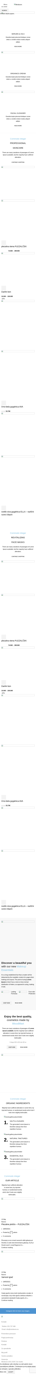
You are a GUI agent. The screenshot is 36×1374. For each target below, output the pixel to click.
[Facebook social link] (17, 1)
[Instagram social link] (19, 1)
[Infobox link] (9, 995)
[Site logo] (18, 4)
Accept (10, 1372)
